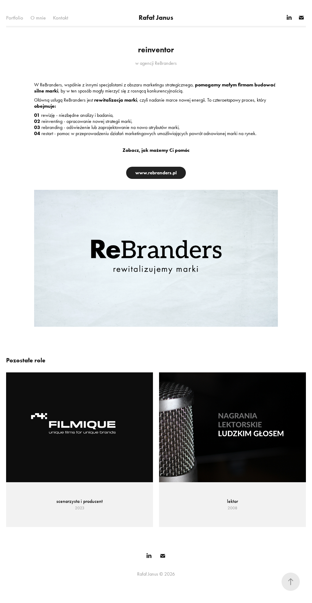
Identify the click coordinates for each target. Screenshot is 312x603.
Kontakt (60, 18)
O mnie (38, 18)
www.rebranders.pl (156, 173)
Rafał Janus (156, 17)
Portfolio (14, 18)
